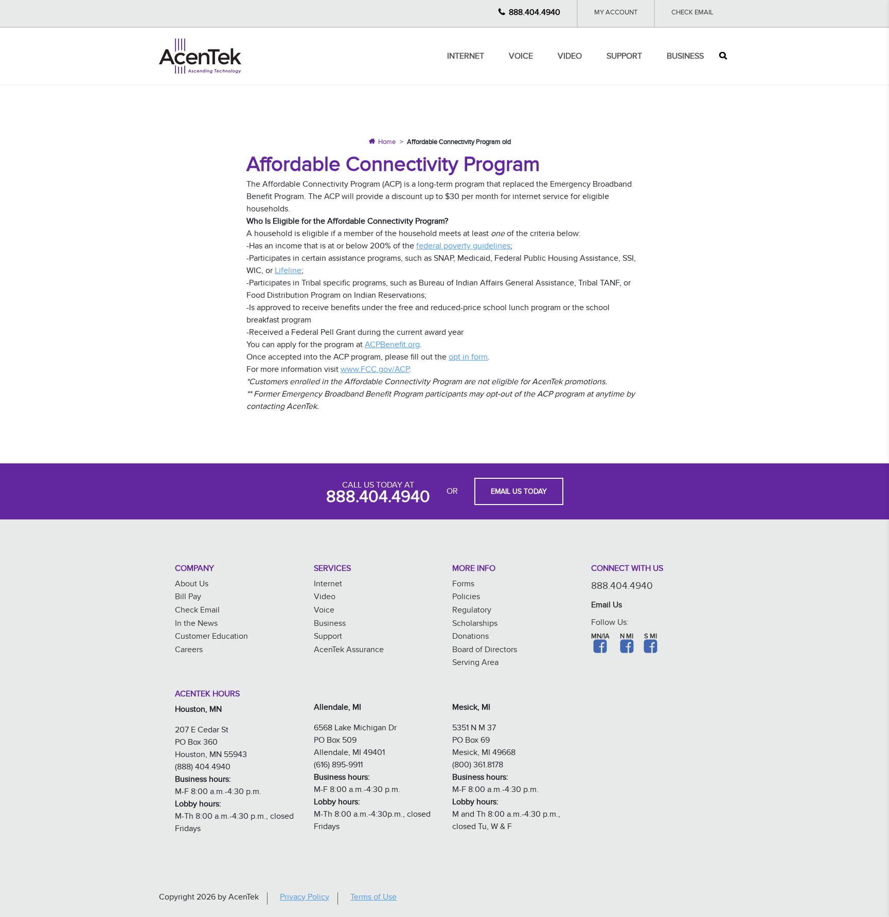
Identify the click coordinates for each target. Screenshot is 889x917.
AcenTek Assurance (349, 650)
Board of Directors (484, 650)
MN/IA (600, 637)
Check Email (692, 13)
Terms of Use (373, 898)
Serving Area (475, 663)
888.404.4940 (534, 13)
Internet (465, 57)
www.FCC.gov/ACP (375, 370)
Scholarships (474, 624)
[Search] (723, 56)
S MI (650, 637)
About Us (191, 585)
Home (387, 143)
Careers (189, 650)
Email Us (606, 606)
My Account (615, 13)
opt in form (468, 358)
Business (685, 57)
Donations (470, 637)
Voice (521, 57)
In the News (196, 624)
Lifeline (288, 271)
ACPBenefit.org (392, 345)
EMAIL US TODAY (519, 492)
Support (624, 57)
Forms (463, 585)
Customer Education (211, 637)
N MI (626, 637)
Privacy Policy (304, 898)
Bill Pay (188, 597)
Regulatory (471, 611)
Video (570, 57)
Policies (466, 597)
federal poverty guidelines (463, 247)
